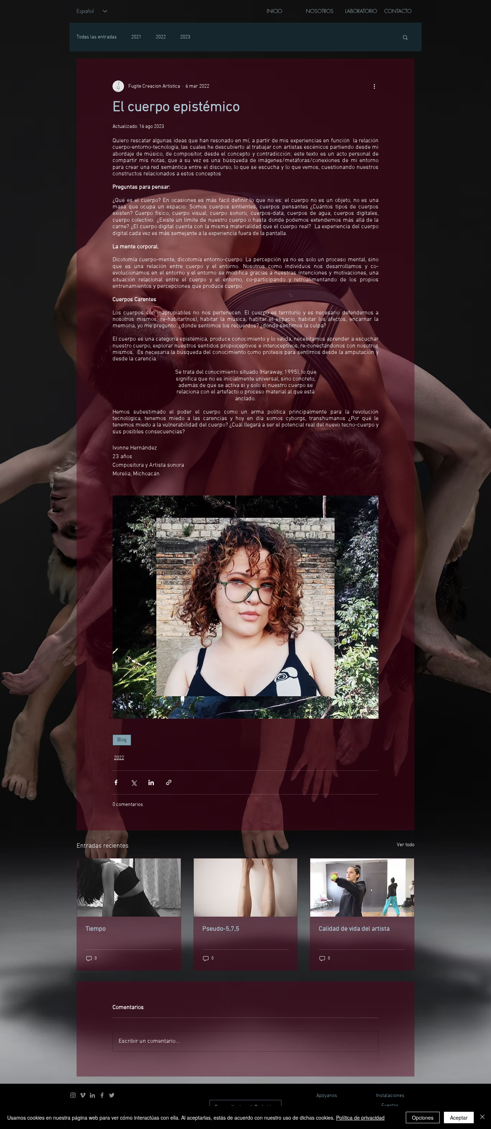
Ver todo (405, 845)
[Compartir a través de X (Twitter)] (133, 782)
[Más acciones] (374, 86)
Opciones (422, 1117)
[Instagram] (73, 1095)
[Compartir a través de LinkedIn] (151, 782)
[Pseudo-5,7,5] (246, 887)
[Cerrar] (482, 1117)
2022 (161, 37)
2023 (185, 37)
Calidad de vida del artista (354, 929)
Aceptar (459, 1117)
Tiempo (96, 929)
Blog (122, 740)
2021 (136, 37)
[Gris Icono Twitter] (111, 1095)
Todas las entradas (97, 37)
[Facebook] (102, 1095)
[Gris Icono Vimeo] (82, 1095)
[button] (405, 37)
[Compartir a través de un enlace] (168, 782)
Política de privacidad (360, 1117)
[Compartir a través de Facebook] (116, 782)
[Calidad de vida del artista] (362, 887)
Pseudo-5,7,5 (220, 929)
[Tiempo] (129, 887)
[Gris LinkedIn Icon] (92, 1095)
